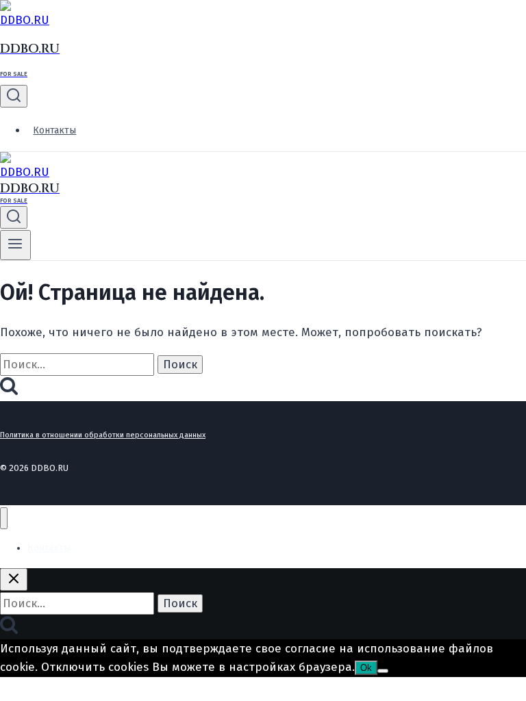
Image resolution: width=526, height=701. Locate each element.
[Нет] (382, 671)
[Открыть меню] (15, 245)
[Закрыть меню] (4, 518)
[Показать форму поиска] (13, 96)
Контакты (54, 130)
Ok (366, 668)
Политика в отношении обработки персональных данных (102, 435)
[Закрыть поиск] (13, 579)
